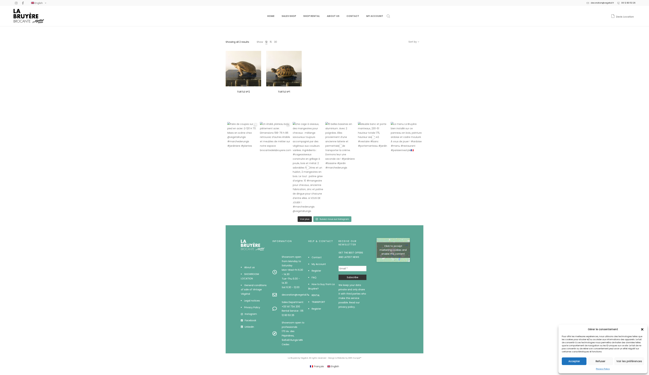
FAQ (314, 277)
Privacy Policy (603, 368)
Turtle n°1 (284, 91)
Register (316, 270)
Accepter (574, 361)
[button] (642, 329)
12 (266, 42)
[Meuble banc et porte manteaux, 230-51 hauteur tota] (373, 137)
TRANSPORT (318, 302)
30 (275, 42)
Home (270, 16)
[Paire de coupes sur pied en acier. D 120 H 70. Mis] (242, 137)
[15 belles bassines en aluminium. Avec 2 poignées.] (340, 146)
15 (271, 42)
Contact (352, 16)
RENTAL (316, 295)
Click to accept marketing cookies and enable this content (393, 250)
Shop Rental (311, 16)
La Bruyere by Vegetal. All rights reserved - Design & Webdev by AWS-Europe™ (324, 358)
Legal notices (252, 300)
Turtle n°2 (243, 91)
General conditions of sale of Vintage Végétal (254, 290)
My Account (374, 16)
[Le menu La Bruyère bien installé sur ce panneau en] (406, 137)
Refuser (600, 361)
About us (333, 16)
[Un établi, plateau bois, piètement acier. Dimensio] (275, 137)
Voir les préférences (629, 361)
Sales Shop (289, 16)
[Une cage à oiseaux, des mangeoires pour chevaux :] (308, 167)
